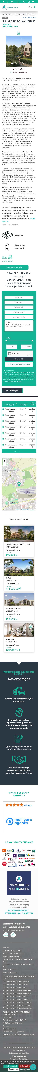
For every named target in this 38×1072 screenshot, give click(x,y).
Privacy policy (25, 1069)
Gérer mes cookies (19, 1056)
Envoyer (19, 359)
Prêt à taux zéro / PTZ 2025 (12, 1023)
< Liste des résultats (29, 17)
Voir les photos (19, 69)
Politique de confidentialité (19, 1053)
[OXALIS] (19, 567)
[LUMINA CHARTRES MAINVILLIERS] (19, 534)
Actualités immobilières (13, 954)
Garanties (6, 1026)
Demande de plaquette (14, 267)
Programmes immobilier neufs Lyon (15, 987)
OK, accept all (11, 1066)
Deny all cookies (27, 1066)
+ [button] (4, 461)
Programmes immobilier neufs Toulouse (17, 1002)
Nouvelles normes (9, 1029)
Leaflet (17, 510)
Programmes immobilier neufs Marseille (17, 993)
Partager (14, 390)
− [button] (4, 464)
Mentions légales (16, 381)
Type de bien (9, 405)
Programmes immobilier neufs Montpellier (17, 999)
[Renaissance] (19, 630)
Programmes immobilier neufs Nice (15, 996)
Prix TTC (32, 404)
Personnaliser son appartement (13, 1032)
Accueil (6, 948)
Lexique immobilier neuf (12, 951)
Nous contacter (10, 972)
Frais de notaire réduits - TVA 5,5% (14, 1020)
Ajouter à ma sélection (20, 72)
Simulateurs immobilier (12, 957)
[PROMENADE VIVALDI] (19, 599)
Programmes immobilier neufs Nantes (16, 982)
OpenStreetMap (25, 510)
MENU (30, 7)
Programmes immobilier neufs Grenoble (17, 1005)
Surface (23, 405)
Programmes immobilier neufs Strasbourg (17, 1008)
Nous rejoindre (9, 970)
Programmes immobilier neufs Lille (15, 984)
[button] (4, 51)
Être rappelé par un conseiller (20, 364)
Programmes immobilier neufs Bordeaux (17, 990)
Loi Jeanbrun (7, 1017)
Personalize (13, 1069)
